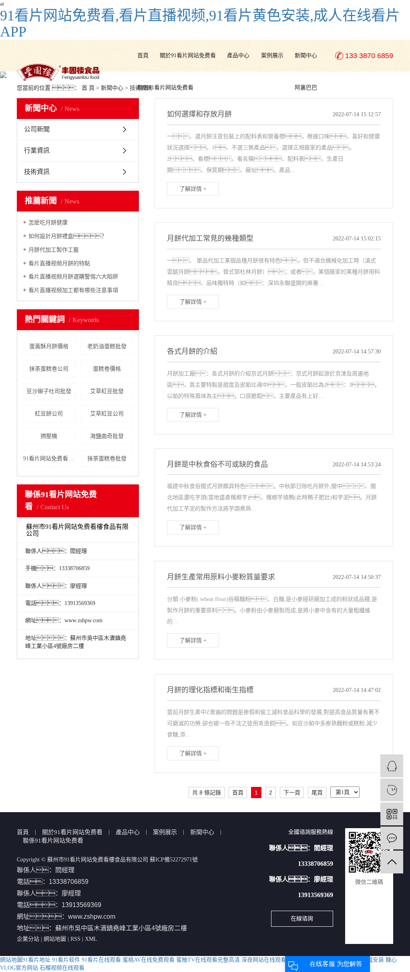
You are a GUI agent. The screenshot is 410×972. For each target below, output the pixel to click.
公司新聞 (37, 129)
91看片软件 (66, 960)
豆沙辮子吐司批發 (48, 391)
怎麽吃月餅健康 (48, 223)
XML (91, 939)
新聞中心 (306, 55)
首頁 (143, 55)
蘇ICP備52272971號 (174, 860)
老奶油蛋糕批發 (107, 346)
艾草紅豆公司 (107, 414)
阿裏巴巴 (306, 88)
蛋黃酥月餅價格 (48, 346)
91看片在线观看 (101, 960)
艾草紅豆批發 (107, 391)
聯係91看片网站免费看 (165, 88)
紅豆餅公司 (49, 414)
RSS (75, 939)
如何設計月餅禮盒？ (67, 236)
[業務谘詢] (391, 765)
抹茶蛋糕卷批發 (107, 459)
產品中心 (238, 55)
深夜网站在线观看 (263, 960)
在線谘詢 (302, 919)
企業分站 (28, 939)
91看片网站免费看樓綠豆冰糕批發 (49, 459)
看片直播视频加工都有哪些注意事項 (73, 290)
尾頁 (317, 792)
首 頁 (88, 88)
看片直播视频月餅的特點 (59, 263)
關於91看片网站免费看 (188, 55)
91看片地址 (36, 960)
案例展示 (272, 55)
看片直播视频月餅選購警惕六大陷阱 (73, 277)
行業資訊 (37, 150)
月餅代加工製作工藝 (53, 250)
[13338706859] (391, 789)
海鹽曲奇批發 (107, 436)
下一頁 (291, 792)
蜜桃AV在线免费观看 (149, 960)
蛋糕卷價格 (107, 369)
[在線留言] (391, 838)
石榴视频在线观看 (62, 968)
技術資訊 (37, 171)
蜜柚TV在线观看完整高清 (208, 960)
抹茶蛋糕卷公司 (48, 369)
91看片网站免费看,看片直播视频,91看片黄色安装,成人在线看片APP (200, 24)
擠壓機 (48, 436)
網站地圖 (55, 939)
